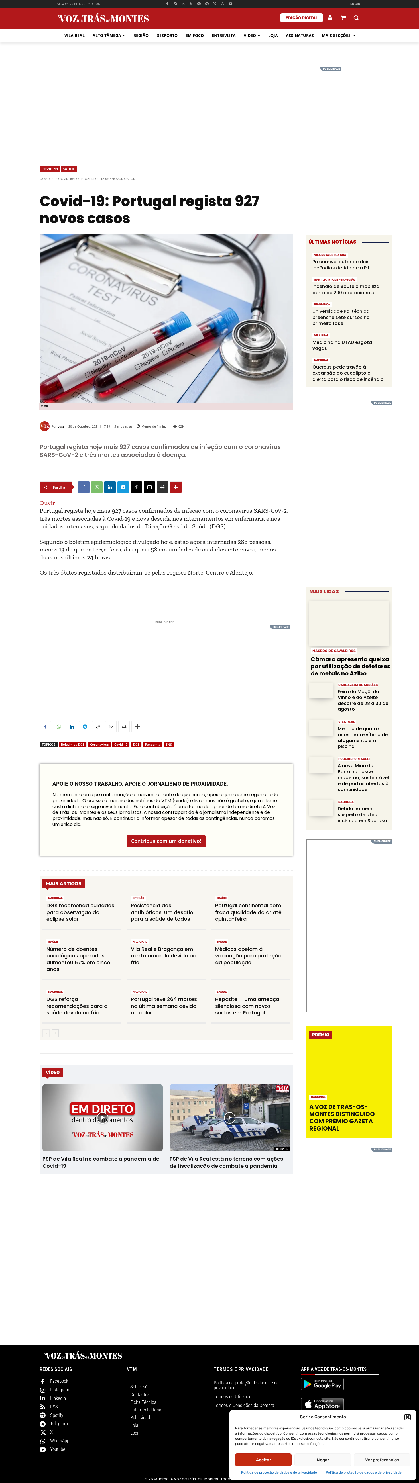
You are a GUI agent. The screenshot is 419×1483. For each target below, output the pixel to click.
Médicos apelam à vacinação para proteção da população (248, 955)
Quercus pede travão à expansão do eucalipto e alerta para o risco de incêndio (348, 373)
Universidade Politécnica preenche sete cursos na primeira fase (341, 317)
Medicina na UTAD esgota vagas (342, 345)
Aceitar (263, 1459)
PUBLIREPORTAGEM (354, 759)
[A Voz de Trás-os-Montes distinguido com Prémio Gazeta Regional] (349, 1073)
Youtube (57, 1449)
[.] (330, 18)
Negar (323, 1459)
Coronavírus (99, 744)
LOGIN (355, 4)
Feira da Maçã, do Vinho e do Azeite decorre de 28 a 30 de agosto (363, 700)
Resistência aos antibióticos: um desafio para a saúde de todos (162, 912)
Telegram (59, 1423)
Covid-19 (49, 168)
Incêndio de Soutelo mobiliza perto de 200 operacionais (345, 289)
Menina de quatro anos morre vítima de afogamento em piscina (363, 737)
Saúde (69, 168)
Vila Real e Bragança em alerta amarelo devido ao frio (163, 955)
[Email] (149, 487)
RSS (54, 1407)
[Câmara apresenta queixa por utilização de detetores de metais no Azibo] (349, 623)
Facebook (59, 1381)
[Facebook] (167, 4)
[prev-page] (46, 1033)
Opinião (138, 898)
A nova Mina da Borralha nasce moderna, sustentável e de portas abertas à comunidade (363, 777)
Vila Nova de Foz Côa (330, 255)
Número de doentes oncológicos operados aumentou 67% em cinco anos (78, 959)
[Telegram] (207, 4)
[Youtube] (230, 4)
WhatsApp (59, 1440)
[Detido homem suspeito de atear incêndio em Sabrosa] (321, 808)
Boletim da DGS (72, 744)
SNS (169, 744)
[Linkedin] (183, 4)
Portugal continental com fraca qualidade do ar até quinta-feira (248, 912)
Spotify (56, 1415)
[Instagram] (175, 4)
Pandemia (152, 744)
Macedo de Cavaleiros (334, 651)
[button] (407, 1417)
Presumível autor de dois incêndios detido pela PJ (341, 264)
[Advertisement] (209, 107)
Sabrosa (346, 802)
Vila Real (321, 335)
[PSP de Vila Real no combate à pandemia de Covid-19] (102, 1117)
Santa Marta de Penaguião (334, 279)
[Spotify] (199, 4)
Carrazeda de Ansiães (358, 685)
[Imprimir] (162, 487)
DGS (136, 744)
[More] (176, 487)
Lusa (61, 426)
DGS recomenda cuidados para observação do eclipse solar (80, 912)
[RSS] (191, 4)
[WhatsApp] (222, 4)
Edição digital (302, 17)
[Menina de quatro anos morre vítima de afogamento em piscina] (321, 728)
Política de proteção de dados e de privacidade (279, 1472)
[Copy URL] (136, 487)
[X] (214, 4)
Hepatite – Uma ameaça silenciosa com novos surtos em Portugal (247, 1006)
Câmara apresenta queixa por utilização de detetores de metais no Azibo (350, 666)
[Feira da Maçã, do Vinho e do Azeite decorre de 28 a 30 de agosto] (321, 690)
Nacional (55, 898)
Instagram (59, 1389)
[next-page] (55, 1033)
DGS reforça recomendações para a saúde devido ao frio (76, 1006)
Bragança (322, 304)
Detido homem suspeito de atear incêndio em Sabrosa (362, 814)
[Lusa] (45, 426)
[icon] (343, 18)
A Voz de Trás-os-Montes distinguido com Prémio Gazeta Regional (342, 1118)
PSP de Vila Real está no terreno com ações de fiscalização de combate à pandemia (226, 1162)
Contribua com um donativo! (166, 840)
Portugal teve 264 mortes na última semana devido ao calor (164, 1006)
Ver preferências (382, 1459)
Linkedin (58, 1398)
